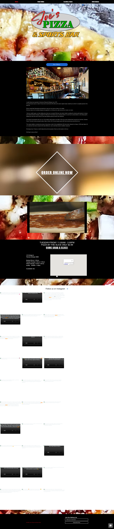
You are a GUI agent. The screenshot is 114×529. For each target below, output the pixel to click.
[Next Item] (110, 510)
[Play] (29, 231)
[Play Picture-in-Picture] (83, 231)
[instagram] (68, 289)
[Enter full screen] (85, 231)
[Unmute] (31, 231)
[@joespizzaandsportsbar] (65, 288)
